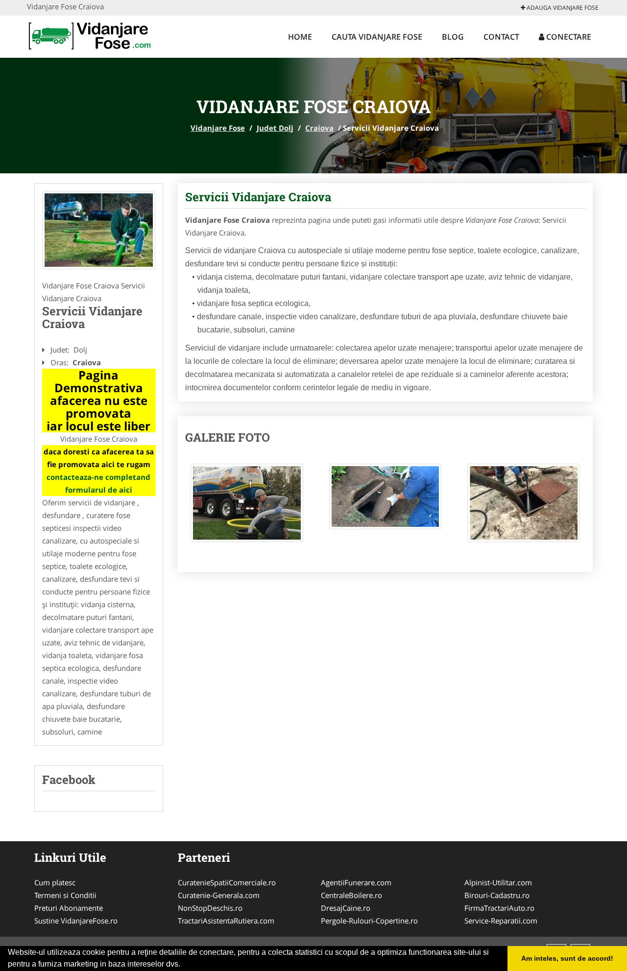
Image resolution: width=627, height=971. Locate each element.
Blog (453, 36)
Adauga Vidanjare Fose (562, 7)
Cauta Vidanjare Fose (377, 36)
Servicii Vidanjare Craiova (258, 197)
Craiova (319, 128)
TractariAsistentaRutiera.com (226, 920)
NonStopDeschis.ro (210, 908)
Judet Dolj (275, 128)
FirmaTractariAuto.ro (499, 908)
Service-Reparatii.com (500, 920)
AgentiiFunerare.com (356, 882)
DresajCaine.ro (345, 908)
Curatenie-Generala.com (219, 895)
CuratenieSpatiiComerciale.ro (227, 882)
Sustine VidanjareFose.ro (76, 920)
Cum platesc (54, 882)
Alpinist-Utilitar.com (498, 882)
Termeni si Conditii (65, 895)
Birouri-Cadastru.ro (497, 895)
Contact (501, 36)
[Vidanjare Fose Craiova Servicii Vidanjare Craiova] (247, 508)
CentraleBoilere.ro (351, 895)
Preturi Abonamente (68, 908)
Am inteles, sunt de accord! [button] (567, 958)
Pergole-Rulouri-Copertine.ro (369, 920)
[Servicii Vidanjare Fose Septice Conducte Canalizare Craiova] (98, 230)
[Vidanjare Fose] (91, 35)
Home (300, 36)
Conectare (567, 36)
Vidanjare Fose (218, 128)
